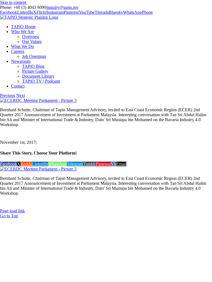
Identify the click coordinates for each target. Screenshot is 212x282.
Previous (7, 95)
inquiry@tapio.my (63, 7)
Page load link (12, 210)
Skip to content (13, 2)
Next (20, 95)
